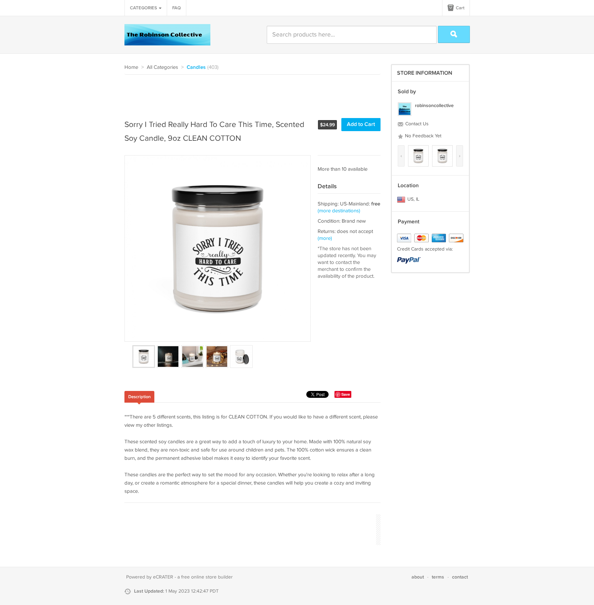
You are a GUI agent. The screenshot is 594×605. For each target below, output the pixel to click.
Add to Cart (361, 124)
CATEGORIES (144, 8)
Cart (459, 8)
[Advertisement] (249, 93)
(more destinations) (339, 211)
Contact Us (416, 124)
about (417, 577)
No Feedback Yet (422, 136)
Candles (196, 67)
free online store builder (207, 577)
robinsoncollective (434, 105)
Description (139, 397)
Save (345, 394)
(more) (325, 238)
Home (131, 67)
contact (460, 577)
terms (438, 577)
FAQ (176, 8)
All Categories (162, 67)
